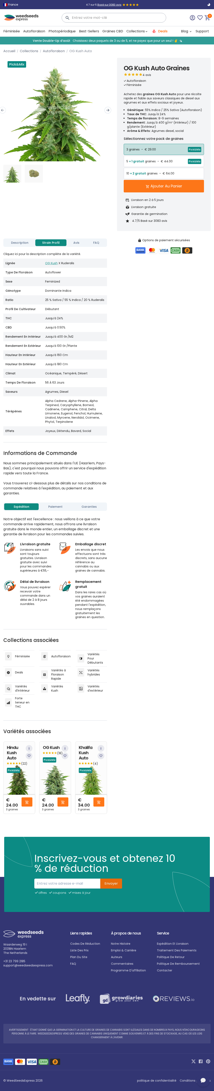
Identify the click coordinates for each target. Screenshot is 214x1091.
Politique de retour (171, 957)
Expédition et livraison (173, 944)
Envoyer (111, 883)
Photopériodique (62, 31)
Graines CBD (112, 31)
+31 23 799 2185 (14, 961)
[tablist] (55, 243)
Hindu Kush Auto (12, 753)
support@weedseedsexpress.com (28, 965)
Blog (185, 31)
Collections (29, 51)
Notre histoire (120, 944)
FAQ (73, 964)
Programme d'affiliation (128, 970)
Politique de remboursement (178, 964)
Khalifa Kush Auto (85, 753)
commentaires (122, 964)
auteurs (116, 957)
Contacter (164, 970)
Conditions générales (195, 1080)
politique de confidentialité (156, 1080)
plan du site (78, 957)
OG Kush (51, 263)
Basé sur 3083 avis (109, 4)
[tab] (19, 242)
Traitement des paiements (176, 950)
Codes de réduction (85, 944)
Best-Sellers (89, 31)
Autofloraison (34, 31)
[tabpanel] (55, 342)
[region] (107, 40)
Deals (162, 31)
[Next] (107, 110)
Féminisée (11, 31)
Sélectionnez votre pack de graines (153, 138)
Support (202, 31)
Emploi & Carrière (123, 950)
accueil (9, 51)
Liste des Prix (79, 950)
